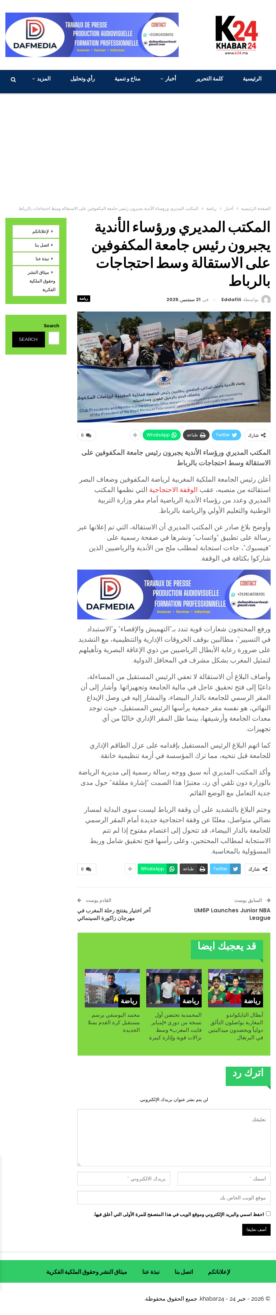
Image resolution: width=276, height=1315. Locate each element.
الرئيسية (252, 78)
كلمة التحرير (209, 78)
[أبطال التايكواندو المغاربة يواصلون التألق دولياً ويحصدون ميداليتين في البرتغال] (235, 988)
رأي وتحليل (82, 78)
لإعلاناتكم (40, 231)
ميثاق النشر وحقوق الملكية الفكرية (41, 281)
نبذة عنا (42, 259)
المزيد (44, 78)
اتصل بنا (42, 245)
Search (51, 325)
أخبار (170, 78)
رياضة (83, 298)
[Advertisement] (138, 148)
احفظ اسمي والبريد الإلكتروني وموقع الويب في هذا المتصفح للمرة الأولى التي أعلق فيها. (178, 1214)
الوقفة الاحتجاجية (174, 489)
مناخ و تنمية (128, 78)
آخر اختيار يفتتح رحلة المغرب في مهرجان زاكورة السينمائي (114, 914)
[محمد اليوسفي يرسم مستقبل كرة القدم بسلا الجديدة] (112, 988)
